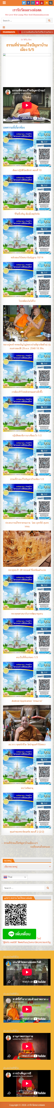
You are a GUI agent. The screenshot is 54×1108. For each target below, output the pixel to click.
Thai (9, 877)
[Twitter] (24, 3)
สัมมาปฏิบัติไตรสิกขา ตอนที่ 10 (27, 170)
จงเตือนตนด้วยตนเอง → (41, 846)
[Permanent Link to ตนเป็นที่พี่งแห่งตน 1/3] (27, 636)
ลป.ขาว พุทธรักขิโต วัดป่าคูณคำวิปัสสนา (27, 744)
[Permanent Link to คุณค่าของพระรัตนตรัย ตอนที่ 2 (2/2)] (27, 810)
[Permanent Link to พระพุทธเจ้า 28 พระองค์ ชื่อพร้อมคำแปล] (27, 549)
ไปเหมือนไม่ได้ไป (27, 301)
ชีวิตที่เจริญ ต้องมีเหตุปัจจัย (27, 213)
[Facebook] (28, 3)
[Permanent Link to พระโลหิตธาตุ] (27, 767)
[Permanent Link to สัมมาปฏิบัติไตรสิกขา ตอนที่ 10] (27, 149)
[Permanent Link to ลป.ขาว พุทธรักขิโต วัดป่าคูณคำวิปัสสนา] (27, 723)
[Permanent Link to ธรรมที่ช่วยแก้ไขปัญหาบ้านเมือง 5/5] (27, 69)
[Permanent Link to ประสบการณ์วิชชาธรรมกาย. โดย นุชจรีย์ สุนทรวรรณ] (27, 501)
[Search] (51, 3)
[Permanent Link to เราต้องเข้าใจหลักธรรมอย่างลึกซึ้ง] (27, 370)
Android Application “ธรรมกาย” (27, 701)
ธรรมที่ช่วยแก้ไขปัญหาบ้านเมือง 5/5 (27, 47)
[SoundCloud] (46, 3)
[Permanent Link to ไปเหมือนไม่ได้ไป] (27, 280)
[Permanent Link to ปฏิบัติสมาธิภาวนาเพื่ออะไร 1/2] (27, 414)
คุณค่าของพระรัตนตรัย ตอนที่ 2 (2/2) (27, 831)
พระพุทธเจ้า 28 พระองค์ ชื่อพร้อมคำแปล (27, 570)
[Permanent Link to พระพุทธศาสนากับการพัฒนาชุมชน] (27, 592)
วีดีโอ (25, 39)
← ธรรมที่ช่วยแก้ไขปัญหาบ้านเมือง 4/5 (19, 842)
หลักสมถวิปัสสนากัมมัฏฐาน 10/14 (27, 257)
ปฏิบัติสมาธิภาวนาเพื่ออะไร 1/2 (27, 435)
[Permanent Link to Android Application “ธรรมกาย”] (27, 679)
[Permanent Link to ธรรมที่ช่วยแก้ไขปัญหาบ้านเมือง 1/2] (27, 458)
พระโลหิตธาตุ (27, 788)
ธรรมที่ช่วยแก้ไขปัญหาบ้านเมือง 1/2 (27, 479)
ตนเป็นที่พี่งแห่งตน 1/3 (27, 657)
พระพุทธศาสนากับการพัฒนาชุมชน (27, 613)
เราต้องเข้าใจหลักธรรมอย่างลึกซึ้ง (27, 392)
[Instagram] (33, 3)
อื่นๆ (29, 39)
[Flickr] (37, 3)
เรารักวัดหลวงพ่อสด (27, 10)
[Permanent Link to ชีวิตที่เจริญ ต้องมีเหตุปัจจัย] (27, 192)
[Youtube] (42, 3)
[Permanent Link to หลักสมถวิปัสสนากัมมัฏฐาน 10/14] (27, 236)
